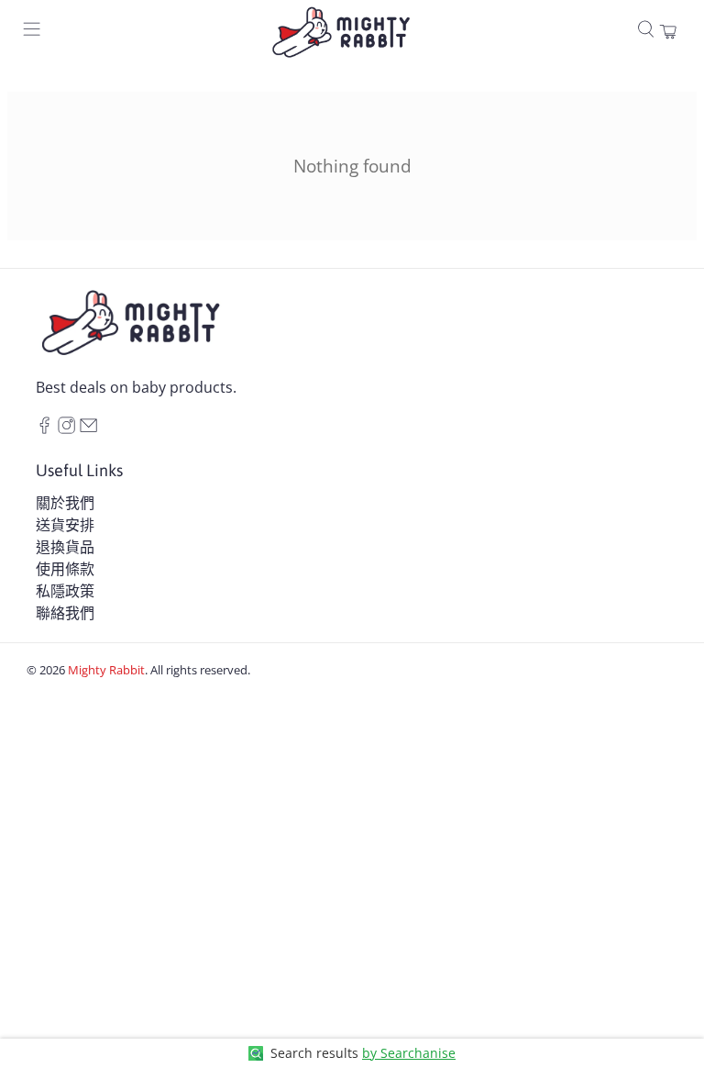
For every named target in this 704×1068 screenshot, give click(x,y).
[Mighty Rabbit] (340, 32)
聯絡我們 (65, 613)
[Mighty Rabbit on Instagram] (66, 428)
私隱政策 (65, 591)
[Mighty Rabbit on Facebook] (44, 428)
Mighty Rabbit (106, 670)
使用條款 (65, 569)
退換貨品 (65, 547)
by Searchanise (409, 1053)
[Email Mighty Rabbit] (88, 428)
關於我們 (65, 503)
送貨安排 (65, 525)
